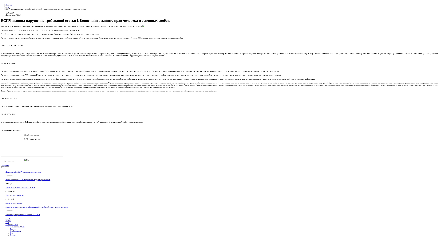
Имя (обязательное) (31, 135)
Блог (7, 7)
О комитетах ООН (17, 227)
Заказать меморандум (13, 203)
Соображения (15, 231)
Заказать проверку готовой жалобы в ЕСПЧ (22, 215)
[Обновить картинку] (26, 160)
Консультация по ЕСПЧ (14, 195)
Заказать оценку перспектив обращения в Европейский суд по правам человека (36, 207)
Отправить (5, 166)
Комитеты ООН (11, 225)
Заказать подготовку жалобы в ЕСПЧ (20, 187)
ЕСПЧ (7, 219)
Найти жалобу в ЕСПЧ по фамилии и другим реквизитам (27, 180)
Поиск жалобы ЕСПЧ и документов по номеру (23, 172)
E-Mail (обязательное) (32, 139)
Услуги (8, 221)
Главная (8, 5)
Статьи (13, 235)
